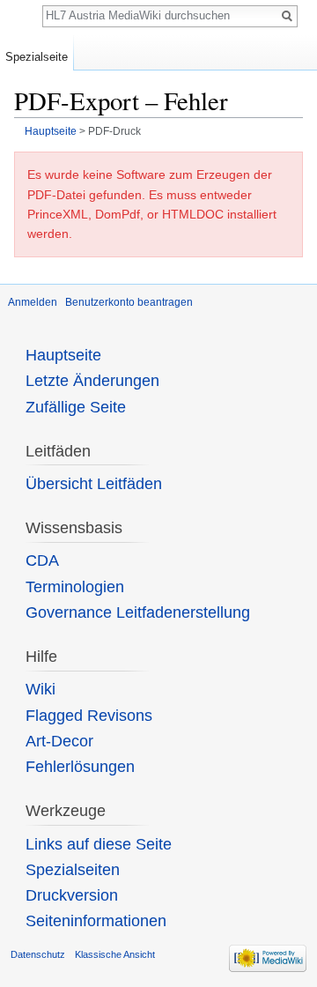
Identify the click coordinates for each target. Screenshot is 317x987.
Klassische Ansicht (115, 954)
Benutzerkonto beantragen (129, 302)
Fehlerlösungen (80, 767)
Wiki (40, 689)
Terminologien (75, 587)
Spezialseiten (73, 870)
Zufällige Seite (76, 407)
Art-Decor (59, 741)
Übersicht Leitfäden (94, 484)
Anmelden (32, 302)
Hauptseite (51, 131)
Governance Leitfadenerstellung (138, 612)
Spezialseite (36, 56)
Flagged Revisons (89, 715)
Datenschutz (38, 954)
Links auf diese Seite (99, 844)
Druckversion (72, 895)
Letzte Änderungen (92, 381)
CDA (42, 560)
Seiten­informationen (96, 921)
